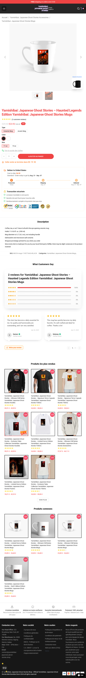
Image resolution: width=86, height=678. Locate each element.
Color (4, 135)
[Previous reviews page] (69, 348)
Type (3, 127)
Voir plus (43, 500)
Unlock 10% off (4, 668)
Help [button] (82, 675)
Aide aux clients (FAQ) (52, 648)
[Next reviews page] (79, 348)
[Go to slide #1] (37, 96)
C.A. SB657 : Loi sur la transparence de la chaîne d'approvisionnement (33, 650)
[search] (78, 8)
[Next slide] (80, 57)
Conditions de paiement (53, 636)
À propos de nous (30, 630)
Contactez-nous (50, 645)
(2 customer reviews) (19, 119)
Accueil (5, 17)
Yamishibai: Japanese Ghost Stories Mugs (18, 21)
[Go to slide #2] (48, 96)
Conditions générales (31, 633)
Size (3, 142)
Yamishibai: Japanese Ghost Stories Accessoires (29, 17)
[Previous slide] (5, 57)
